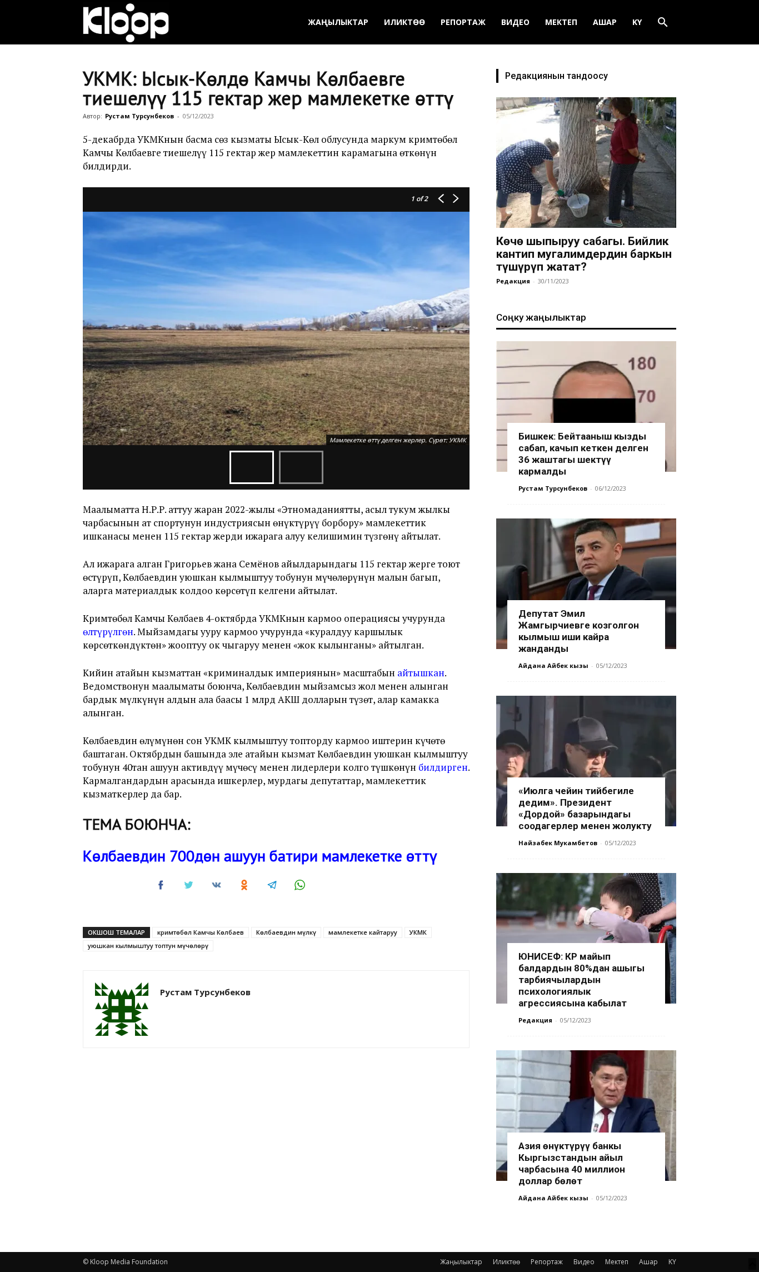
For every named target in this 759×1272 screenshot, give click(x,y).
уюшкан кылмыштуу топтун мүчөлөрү (148, 945)
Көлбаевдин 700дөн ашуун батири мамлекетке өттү (260, 855)
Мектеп (561, 22)
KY (637, 22)
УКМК (418, 932)
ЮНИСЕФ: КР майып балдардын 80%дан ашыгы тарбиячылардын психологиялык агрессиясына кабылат (581, 980)
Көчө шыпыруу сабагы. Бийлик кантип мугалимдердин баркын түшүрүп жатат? (584, 254)
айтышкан (421, 672)
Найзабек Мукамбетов (557, 843)
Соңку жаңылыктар (541, 317)
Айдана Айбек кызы (553, 665)
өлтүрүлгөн (108, 631)
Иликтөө (404, 22)
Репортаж (463, 22)
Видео (515, 22)
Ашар (605, 22)
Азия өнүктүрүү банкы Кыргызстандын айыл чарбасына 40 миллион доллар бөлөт (571, 1163)
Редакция (513, 281)
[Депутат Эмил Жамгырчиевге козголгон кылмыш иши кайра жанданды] (586, 583)
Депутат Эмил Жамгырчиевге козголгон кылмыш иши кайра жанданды (578, 631)
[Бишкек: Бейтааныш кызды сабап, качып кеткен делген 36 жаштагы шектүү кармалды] (586, 406)
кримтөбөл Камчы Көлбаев (200, 932)
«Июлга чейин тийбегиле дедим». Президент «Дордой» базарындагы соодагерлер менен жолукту (585, 808)
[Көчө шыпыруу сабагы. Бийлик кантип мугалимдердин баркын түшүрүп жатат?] (586, 162)
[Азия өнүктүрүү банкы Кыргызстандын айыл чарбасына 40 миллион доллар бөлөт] (586, 1115)
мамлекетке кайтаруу (362, 932)
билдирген (443, 767)
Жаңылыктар (338, 22)
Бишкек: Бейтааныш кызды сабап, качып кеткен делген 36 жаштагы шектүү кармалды (583, 454)
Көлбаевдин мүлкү (286, 932)
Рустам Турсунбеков (139, 116)
